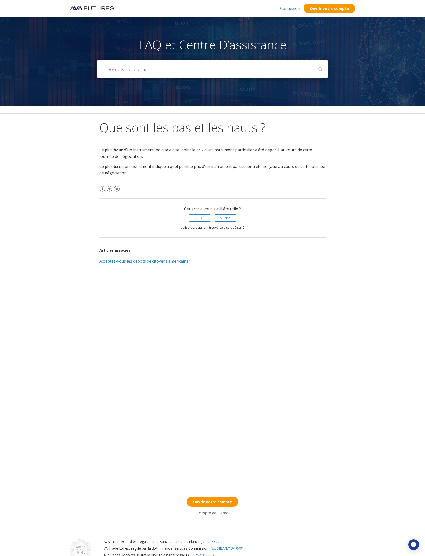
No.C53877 (210, 541)
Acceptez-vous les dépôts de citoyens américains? (144, 261)
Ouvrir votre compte (329, 8)
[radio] (200, 218)
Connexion (290, 8)
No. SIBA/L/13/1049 (226, 548)
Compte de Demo (212, 513)
